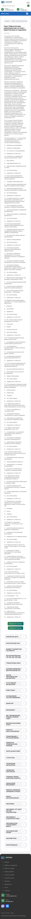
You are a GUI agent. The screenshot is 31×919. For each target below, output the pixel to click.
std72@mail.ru (23, 10)
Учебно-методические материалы (20, 21)
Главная (7, 21)
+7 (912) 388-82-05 (9, 10)
